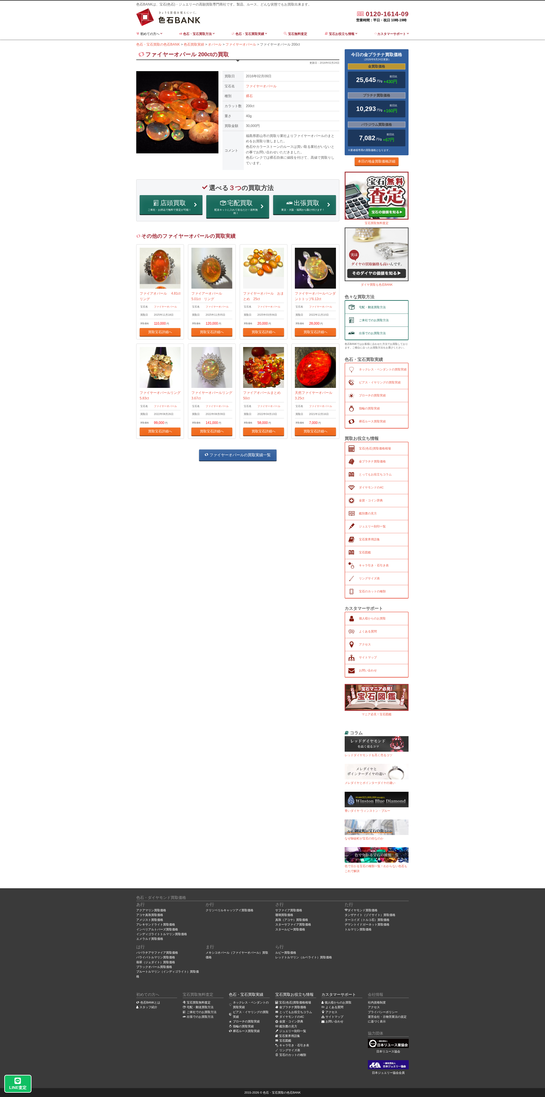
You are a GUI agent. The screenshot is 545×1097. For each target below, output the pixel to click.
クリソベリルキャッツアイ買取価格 (229, 910)
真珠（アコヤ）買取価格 (291, 919)
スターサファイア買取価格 (293, 924)
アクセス (374, 1007)
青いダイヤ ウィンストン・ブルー (367, 810)
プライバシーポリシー (383, 1012)
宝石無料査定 (298, 34)
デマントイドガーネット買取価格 (367, 924)
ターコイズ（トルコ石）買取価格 (367, 919)
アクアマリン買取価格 (151, 910)
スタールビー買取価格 (290, 929)
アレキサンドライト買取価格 (155, 924)
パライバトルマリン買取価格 (155, 957)
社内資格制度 (377, 1002)
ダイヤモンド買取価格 (362, 910)
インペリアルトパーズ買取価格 (157, 929)
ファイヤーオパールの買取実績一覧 (239, 455)
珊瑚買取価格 (284, 915)
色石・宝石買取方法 (197, 34)
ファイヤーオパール (261, 86)
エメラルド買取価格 (149, 938)
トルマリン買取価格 (358, 929)
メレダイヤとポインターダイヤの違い (370, 783)
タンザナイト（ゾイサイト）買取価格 (370, 915)
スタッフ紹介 (148, 1007)
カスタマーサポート (392, 34)
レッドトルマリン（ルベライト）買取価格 (303, 957)
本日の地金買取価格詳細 (376, 161)
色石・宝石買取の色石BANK (282, 1092)
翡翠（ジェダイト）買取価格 (155, 962)
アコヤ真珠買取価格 (149, 915)
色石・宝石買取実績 (250, 34)
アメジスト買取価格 (149, 919)
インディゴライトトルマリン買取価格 (161, 934)
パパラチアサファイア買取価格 (157, 952)
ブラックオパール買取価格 (154, 967)
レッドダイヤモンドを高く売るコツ (368, 755)
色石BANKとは (150, 1002)
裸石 (249, 96)
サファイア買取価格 (288, 910)
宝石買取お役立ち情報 (294, 994)
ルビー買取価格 (285, 952)
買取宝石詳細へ (160, 332)
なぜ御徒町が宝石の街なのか (364, 838)
